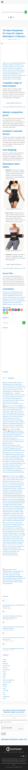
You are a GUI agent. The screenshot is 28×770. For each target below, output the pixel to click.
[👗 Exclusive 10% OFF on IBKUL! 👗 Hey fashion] (14, 416)
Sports (4, 688)
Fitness (18, 39)
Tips (4, 692)
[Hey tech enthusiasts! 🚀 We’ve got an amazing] (14, 393)
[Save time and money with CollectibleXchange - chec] (14, 580)
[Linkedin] (12, 310)
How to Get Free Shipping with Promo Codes (13, 648)
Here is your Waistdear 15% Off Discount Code (14, 268)
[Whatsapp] (4, 312)
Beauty (4, 659)
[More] (7, 312)
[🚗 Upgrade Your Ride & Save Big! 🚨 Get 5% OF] (14, 486)
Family (4, 671)
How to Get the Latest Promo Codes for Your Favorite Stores (14, 638)
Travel (4, 694)
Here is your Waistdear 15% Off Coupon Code (14, 107)
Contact (9, 752)
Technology (5, 690)
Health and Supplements (8, 680)
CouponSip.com (12, 281)
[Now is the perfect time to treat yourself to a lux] (14, 556)
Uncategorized (6, 696)
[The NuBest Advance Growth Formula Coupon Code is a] (14, 533)
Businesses (5, 663)
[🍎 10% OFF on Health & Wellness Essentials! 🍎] (14, 439)
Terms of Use (14, 752)
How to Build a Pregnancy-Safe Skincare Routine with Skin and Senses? (12, 616)
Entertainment (6, 669)
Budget (4, 661)
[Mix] (21, 310)
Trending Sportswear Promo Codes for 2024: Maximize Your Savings (13, 627)
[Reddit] (10, 310)
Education (5, 667)
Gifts (4, 678)
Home (5, 752)
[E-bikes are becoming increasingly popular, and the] (14, 509)
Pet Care (5, 686)
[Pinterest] (15, 310)
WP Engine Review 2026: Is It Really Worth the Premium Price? (14, 606)
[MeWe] (18, 310)
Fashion (4, 674)
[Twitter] (7, 310)
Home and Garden (7, 682)
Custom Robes (6, 665)
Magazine (5, 684)
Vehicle (4, 698)
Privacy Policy (21, 752)
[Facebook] (4, 310)
